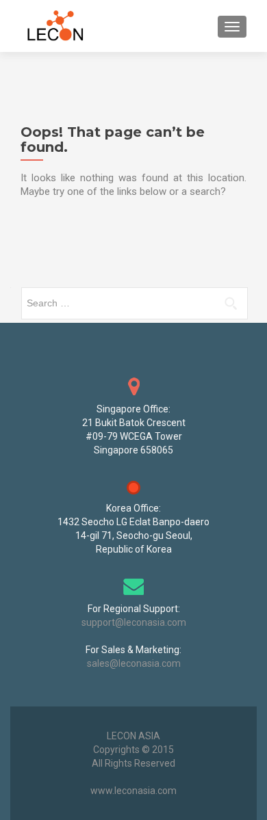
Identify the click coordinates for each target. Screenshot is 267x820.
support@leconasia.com (133, 622)
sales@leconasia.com (134, 663)
